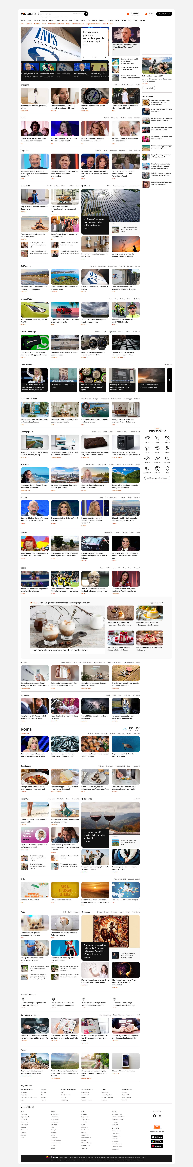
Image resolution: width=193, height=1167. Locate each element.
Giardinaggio (128, 399)
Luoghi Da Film (25, 490)
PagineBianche (85, 1145)
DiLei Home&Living (29, 399)
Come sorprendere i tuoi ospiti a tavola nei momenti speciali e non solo (94, 1073)
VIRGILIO (66, 1157)
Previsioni (136, 733)
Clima (109, 186)
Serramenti (115, 688)
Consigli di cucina (56, 791)
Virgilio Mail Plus (25, 1117)
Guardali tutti (168, 364)
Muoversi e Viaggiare (68, 1089)
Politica (125, 532)
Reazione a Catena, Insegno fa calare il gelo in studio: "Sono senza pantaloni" (34, 173)
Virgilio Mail (24, 1114)
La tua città (115, 1139)
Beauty (49, 186)
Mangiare (44, 1089)
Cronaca (117, 532)
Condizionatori (25, 688)
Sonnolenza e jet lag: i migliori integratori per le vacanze (38, 858)
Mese (121, 912)
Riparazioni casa (99, 662)
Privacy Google (63, 17)
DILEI (116, 1157)
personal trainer (126, 1097)
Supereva (25, 695)
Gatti (69, 912)
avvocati (124, 1092)
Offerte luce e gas (78, 24)
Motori (64, 20)
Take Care (25, 799)
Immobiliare (102, 266)
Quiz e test (136, 695)
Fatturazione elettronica (56, 24)
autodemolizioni (65, 1095)
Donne (44, 20)
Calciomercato (111, 568)
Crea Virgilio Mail (164, 14)
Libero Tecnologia (28, 332)
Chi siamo (52, 1160)
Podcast (76, 912)
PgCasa (24, 662)
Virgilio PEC (24, 1119)
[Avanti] (169, 380)
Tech (70, 20)
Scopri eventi (115, 1133)
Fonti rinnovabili (135, 186)
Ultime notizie (108, 532)
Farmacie (104, 733)
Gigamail (23, 1127)
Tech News (54, 357)
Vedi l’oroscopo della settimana (157, 478)
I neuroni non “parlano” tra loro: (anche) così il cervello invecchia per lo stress (65, 847)
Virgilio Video (54, 1122)
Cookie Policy (71, 1160)
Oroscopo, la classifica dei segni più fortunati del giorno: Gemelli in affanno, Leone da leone (95, 950)
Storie (138, 532)
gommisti (63, 1097)
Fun (111, 24)
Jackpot (105, 24)
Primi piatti (109, 766)
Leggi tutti (136, 799)
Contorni (23, 791)
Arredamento (104, 399)
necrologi (104, 1100)
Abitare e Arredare (27, 1089)
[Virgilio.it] (28, 14)
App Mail (23, 1135)
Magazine (25, 151)
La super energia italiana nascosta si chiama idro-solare (129, 229)
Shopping (84, 1114)
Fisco (113, 291)
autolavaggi (64, 1100)
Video (76, 20)
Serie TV (137, 150)
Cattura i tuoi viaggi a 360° (152, 76)
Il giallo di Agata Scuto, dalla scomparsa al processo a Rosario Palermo (94, 555)
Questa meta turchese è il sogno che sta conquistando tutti (129, 61)
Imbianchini (77, 662)
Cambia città (25, 733)
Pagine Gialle (26, 1085)
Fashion (56, 186)
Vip (114, 49)
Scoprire (53, 852)
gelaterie (43, 1092)
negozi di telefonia (107, 1097)
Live (129, 568)
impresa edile (24, 1095)
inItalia (124, 20)
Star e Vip (114, 118)
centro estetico (85, 1095)
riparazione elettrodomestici (29, 1097)
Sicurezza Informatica (119, 357)
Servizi (104, 1089)
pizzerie (43, 1100)
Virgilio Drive (24, 1122)
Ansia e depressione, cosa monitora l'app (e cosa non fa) (69, 866)
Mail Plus (29, 24)
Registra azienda (86, 1137)
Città (129, 20)
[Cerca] (86, 14)
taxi (62, 1092)
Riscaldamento (66, 662)
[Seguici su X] (160, 1116)
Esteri (131, 532)
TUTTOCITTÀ (110, 1157)
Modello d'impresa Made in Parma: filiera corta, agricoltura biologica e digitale (64, 1073)
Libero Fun (115, 1124)
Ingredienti (136, 766)
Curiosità (137, 299)
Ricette (94, 20)
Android (97, 332)
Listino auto (84, 1127)
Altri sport (136, 568)
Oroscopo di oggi (102, 912)
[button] (105, 57)
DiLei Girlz (25, 186)
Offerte (117, 85)
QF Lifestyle (86, 799)
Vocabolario (115, 1141)
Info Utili (122, 266)
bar (42, 1095)
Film (130, 150)
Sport (29, 20)
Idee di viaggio (101, 464)
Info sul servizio (44, 17)
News (105, 150)
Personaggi (123, 150)
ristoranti (43, 1097)
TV (89, 20)
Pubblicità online (118, 1015)
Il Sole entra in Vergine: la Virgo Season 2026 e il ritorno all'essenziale (124, 982)
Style (63, 186)
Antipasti (101, 766)
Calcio (102, 568)
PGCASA (93, 1157)
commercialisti (126, 1095)
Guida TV (98, 150)
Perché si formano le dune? (61, 900)
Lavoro (137, 266)
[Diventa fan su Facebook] (154, 1116)
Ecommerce (130, 1015)
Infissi (138, 662)
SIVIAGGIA (121, 1157)
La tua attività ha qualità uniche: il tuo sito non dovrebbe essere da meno (94, 1038)
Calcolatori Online (117, 1146)
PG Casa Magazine (86, 1143)
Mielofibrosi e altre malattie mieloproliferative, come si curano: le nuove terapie (160, 166)
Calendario (24, 1132)
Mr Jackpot (115, 1122)
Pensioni (130, 266)
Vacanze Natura (116, 490)
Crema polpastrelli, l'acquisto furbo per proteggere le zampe (39, 968)
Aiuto (22, 1137)
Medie (129, 497)
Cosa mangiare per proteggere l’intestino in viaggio (37, 866)
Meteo (51, 20)
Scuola (110, 20)
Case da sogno (86, 399)
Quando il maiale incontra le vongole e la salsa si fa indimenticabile (160, 102)
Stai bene (23, 824)
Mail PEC (37, 24)
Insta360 (145, 83)
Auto (110, 299)
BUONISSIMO (136, 1157)
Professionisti (127, 1089)
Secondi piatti (120, 766)
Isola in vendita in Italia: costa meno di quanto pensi (128, 842)
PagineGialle (85, 1135)
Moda (113, 110)
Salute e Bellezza (87, 1089)
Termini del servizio (54, 17)
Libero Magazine (56, 1143)
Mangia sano (24, 849)
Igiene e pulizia (129, 662)
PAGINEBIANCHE (101, 1157)
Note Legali (59, 1160)
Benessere (51, 799)
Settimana (114, 912)
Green (85, 228)
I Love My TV (96, 432)
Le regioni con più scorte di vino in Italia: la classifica (94, 835)
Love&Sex (70, 186)
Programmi (113, 150)
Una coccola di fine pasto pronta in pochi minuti (60, 650)
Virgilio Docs (24, 1124)
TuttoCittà (84, 1148)
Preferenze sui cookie (81, 1160)
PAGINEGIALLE (74, 1157)
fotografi (124, 1100)
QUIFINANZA (128, 1157)
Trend (136, 20)
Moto (116, 299)
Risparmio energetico (114, 662)
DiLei (23, 118)
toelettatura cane (107, 1095)
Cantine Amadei (55, 1078)
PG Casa (83, 1140)
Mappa (128, 733)
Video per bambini (120, 879)
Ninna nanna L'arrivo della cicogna (125, 900)
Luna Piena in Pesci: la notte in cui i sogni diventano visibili (128, 955)
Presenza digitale (105, 1015)
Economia (37, 20)
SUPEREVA (143, 1157)
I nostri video (26, 365)
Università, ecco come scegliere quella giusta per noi (38, 245)
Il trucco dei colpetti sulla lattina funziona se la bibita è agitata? (92, 387)
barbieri (83, 1097)
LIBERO (61, 1157)
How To (120, 332)
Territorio (84, 759)
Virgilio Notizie (55, 1114)
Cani (64, 912)
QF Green (85, 186)
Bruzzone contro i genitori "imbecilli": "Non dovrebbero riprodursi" (92, 520)
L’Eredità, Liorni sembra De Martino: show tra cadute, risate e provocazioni (64, 173)
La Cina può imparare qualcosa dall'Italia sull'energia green (94, 222)
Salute (117, 20)
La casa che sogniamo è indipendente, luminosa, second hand (63, 209)
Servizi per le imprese (30, 1015)
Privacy (65, 1160)
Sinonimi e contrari (111, 497)
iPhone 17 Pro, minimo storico (123, 1071)
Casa (22, 424)
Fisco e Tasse (112, 266)
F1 (119, 568)
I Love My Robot (134, 432)
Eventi (97, 733)
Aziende (112, 733)
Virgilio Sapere (85, 1117)
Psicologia (60, 799)
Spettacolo (86, 45)
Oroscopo (102, 20)
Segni (127, 912)
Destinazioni (90, 464)
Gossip (83, 20)
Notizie (23, 20)
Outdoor (137, 399)
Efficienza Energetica (120, 186)
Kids (23, 879)
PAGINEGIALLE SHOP (84, 1157)
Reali (113, 143)
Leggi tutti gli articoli (156, 603)
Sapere (142, 20)
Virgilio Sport (54, 1117)
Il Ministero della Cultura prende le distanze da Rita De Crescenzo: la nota (125, 555)
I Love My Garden (121, 432)
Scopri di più (149, 88)
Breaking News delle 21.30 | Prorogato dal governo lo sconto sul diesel (121, 387)
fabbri (22, 1100)
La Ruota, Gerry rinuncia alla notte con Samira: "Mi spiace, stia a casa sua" (94, 173)
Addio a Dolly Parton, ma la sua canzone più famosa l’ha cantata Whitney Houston (33, 387)
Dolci (128, 766)
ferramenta (24, 1092)
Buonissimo (26, 766)
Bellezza (53, 110)
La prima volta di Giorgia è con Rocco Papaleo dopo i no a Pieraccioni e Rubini (123, 173)
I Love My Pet (107, 432)
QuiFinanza (26, 266)
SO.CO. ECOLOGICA (26, 1076)
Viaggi (58, 20)
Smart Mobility (85, 1130)
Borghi (138, 464)
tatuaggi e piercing (86, 1100)
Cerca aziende (116, 1131)
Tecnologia (24, 110)
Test (77, 186)
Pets (23, 912)
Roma (26, 729)
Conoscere (54, 824)
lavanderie (105, 1092)
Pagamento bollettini (93, 24)
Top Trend (24, 1040)
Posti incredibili (128, 464)
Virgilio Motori (27, 299)
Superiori (137, 497)
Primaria (122, 497)
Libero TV (53, 1145)
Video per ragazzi (134, 879)
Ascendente (136, 912)
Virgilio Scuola (85, 1119)
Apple (104, 332)
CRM (138, 1015)
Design (95, 399)
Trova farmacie (116, 1136)
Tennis (23, 593)
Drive (44, 24)
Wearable (84, 357)
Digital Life (112, 332)
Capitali (118, 464)
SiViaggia (25, 464)
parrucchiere (85, 1092)
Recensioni (136, 332)
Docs (68, 24)
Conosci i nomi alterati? (30, 900)
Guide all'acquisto (127, 85)
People (106, 118)
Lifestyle (123, 118)
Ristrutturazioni (116, 399)
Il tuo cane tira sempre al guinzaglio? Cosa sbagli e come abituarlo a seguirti (38, 977)
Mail (22, 24)
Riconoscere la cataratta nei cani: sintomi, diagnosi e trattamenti (69, 968)
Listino (129, 299)
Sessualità (75, 799)
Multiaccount (24, 1130)
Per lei (138, 85)
